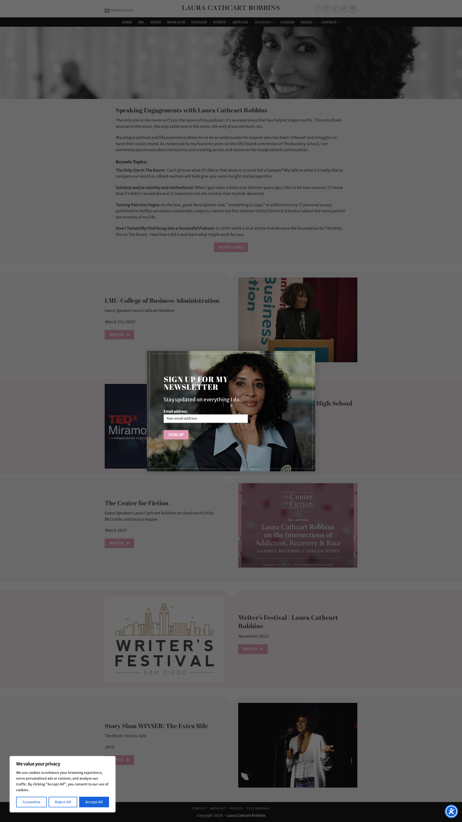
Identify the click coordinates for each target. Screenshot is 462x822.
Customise (31, 802)
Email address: (176, 411)
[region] (63, 784)
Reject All (63, 802)
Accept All (94, 802)
